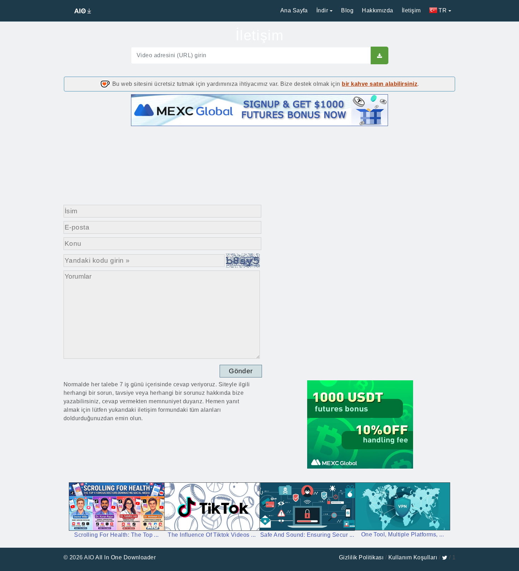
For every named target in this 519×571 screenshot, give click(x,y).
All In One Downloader (125, 557)
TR (442, 10)
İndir (322, 10)
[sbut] (379, 55)
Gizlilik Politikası (361, 557)
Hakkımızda (377, 10)
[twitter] (444, 557)
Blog (347, 10)
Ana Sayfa (294, 10)
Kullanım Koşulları (412, 557)
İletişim (411, 10)
